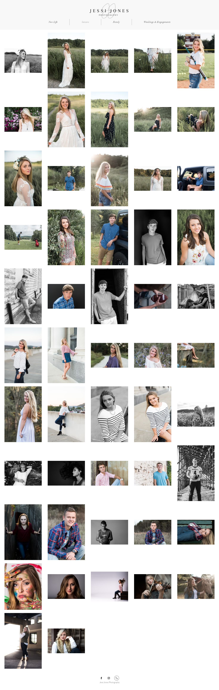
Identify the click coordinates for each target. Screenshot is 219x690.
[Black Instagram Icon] (108, 678)
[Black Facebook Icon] (101, 678)
